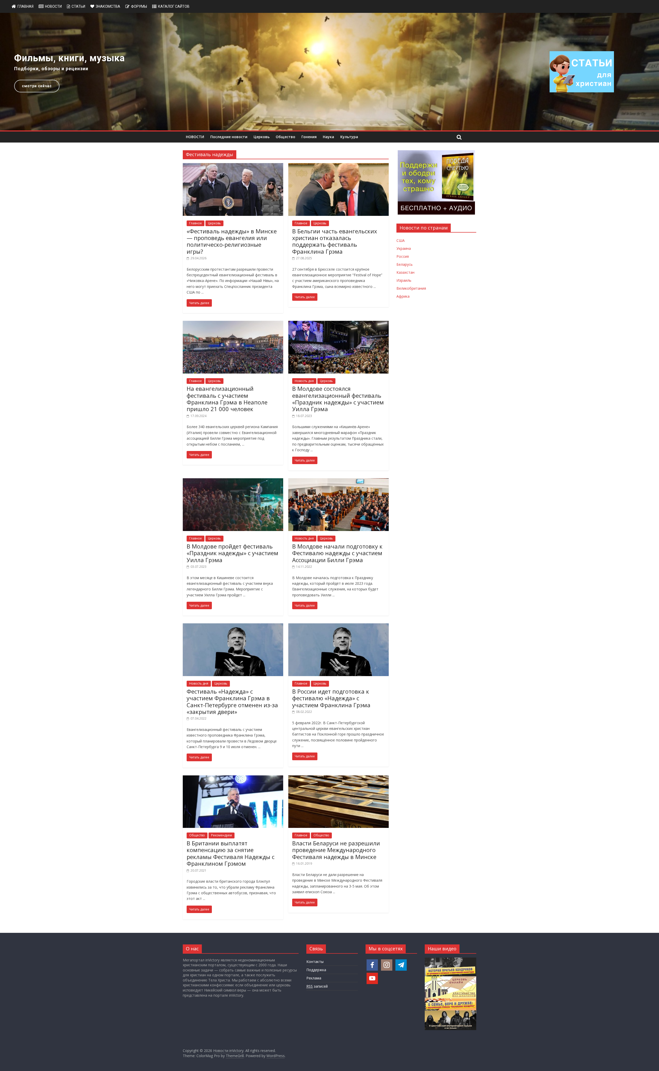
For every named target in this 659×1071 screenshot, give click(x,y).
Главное (195, 223)
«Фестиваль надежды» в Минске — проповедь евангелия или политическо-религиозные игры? (232, 241)
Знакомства (108, 6)
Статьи (78, 6)
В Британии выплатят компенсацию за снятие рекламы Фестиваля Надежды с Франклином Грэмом (230, 853)
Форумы (139, 6)
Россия (402, 256)
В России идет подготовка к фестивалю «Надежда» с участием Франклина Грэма (331, 698)
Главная (25, 6)
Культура (349, 136)
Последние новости (228, 136)
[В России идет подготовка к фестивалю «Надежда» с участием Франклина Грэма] (338, 626)
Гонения (309, 136)
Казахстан (405, 272)
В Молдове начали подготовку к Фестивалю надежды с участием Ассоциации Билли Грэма (337, 553)
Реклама (313, 978)
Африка (403, 296)
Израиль (403, 280)
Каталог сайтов (173, 6)
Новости (53, 6)
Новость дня (304, 381)
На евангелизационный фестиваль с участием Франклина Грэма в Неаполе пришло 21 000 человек (227, 399)
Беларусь (404, 264)
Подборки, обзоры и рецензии (51, 68)
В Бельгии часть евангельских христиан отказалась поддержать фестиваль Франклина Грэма (334, 241)
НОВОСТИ (195, 136)
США (400, 240)
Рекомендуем (221, 835)
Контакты (315, 961)
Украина (403, 248)
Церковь (262, 136)
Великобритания (411, 288)
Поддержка (316, 969)
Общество (285, 136)
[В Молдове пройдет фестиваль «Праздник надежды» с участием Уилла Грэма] (233, 481)
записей (317, 986)
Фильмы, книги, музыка (69, 58)
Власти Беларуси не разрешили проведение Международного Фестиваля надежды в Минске (336, 850)
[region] (329, 71)
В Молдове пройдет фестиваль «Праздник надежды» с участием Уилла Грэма (232, 553)
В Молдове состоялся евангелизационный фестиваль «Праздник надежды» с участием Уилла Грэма (338, 399)
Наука (328, 136)
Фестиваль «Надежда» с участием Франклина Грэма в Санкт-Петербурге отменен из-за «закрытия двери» (232, 701)
